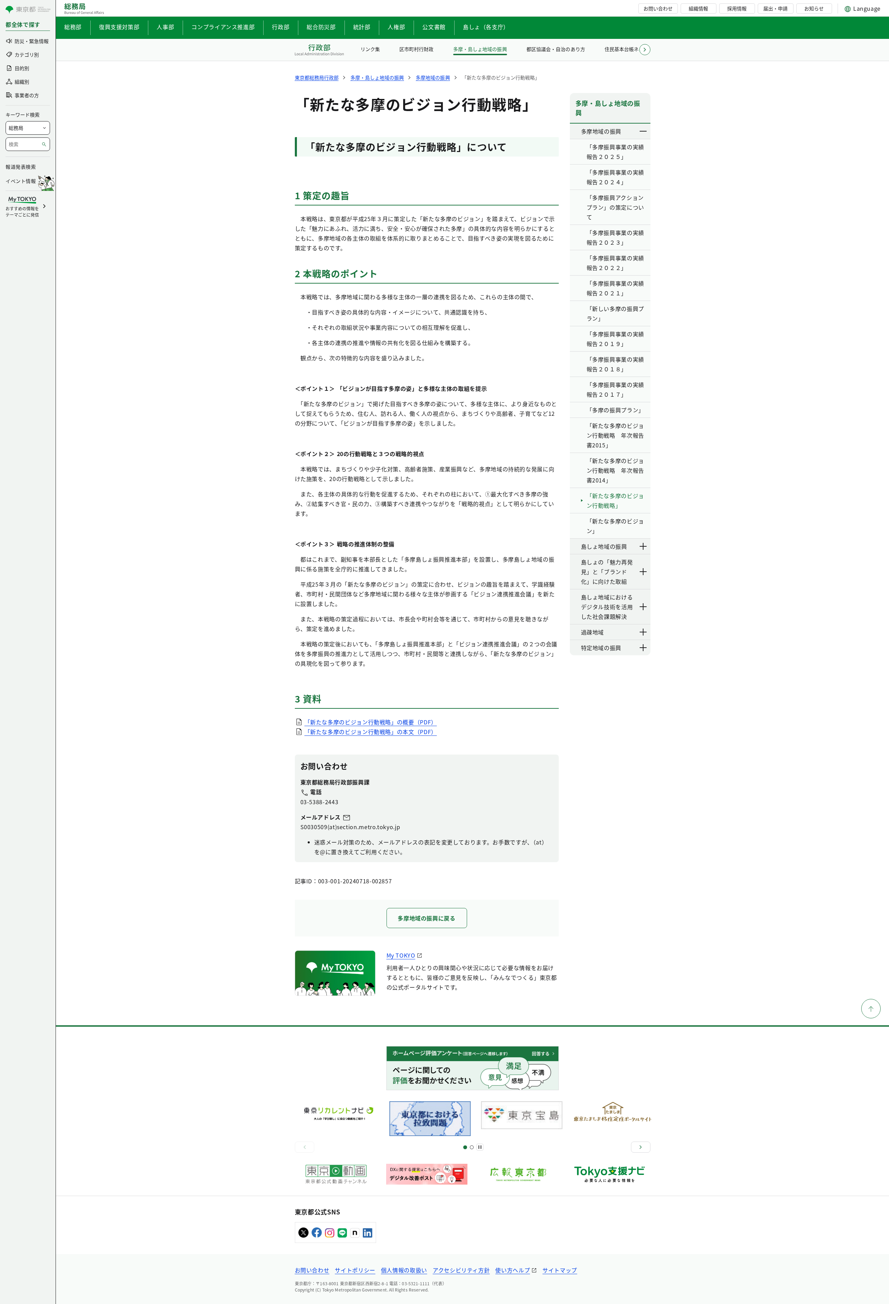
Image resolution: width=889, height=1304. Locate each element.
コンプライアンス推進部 (223, 27)
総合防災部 (321, 27)
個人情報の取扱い (404, 1270)
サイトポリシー (355, 1270)
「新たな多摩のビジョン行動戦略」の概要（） (371, 722)
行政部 (280, 27)
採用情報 (737, 8)
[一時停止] (479, 1147)
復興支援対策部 (119, 27)
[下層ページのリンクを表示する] (643, 131)
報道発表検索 (21, 166)
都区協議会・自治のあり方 (555, 48)
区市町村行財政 (416, 48)
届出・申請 (775, 8)
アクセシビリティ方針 (461, 1270)
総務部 (73, 27)
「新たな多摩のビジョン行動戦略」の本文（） (371, 731)
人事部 (165, 27)
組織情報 (698, 8)
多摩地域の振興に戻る (426, 918)
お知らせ (814, 8)
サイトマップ (559, 1270)
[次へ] (640, 1147)
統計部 (362, 27)
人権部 (396, 27)
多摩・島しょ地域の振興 (480, 48)
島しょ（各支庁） (486, 27)
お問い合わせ (658, 8)
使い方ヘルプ (512, 1270)
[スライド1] (465, 1147)
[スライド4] (472, 1147)
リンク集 (370, 48)
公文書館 (434, 27)
